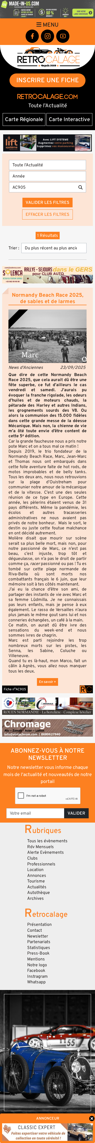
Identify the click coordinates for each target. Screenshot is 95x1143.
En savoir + (47, 681)
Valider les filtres (47, 202)
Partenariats (38, 942)
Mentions (36, 959)
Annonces (36, 875)
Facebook (36, 970)
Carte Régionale (24, 119)
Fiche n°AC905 (15, 689)
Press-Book (38, 953)
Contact (34, 930)
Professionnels (41, 864)
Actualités (36, 887)
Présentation (39, 924)
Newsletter (37, 936)
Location (35, 870)
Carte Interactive (69, 119)
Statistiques (38, 948)
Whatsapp (36, 982)
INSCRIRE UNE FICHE (47, 80)
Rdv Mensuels (40, 847)
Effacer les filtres (47, 214)
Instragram (37, 976)
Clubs (32, 858)
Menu (50, 25)
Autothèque (38, 893)
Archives (35, 898)
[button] (47, 336)
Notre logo (37, 965)
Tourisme (36, 881)
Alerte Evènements (45, 852)
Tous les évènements (47, 841)
